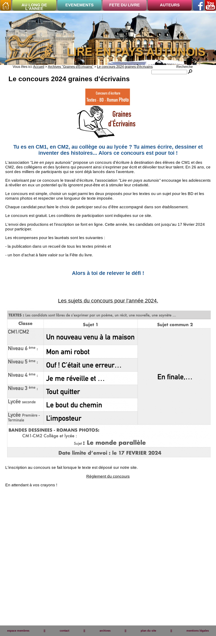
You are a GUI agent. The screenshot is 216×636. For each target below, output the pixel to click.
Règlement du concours (108, 476)
